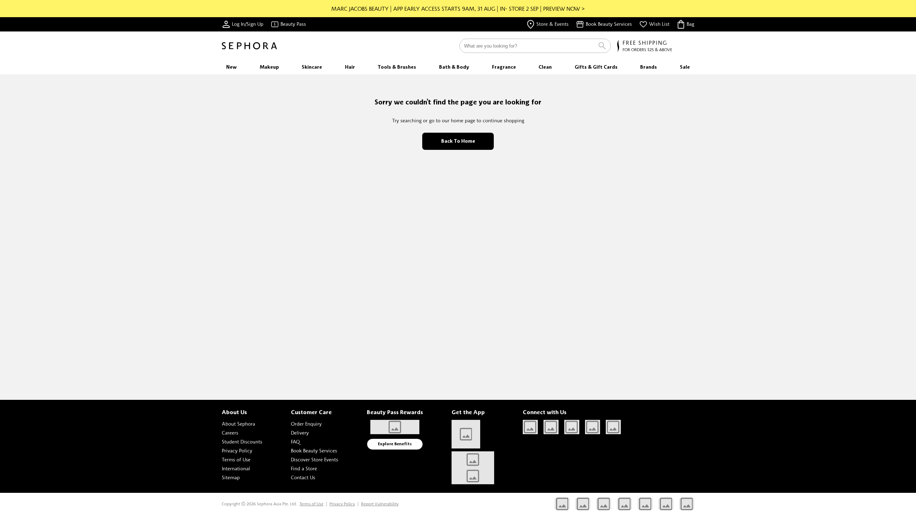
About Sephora (238, 424)
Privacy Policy (237, 450)
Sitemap (231, 477)
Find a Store (304, 468)
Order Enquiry (306, 424)
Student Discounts (242, 441)
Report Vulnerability (380, 503)
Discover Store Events (314, 459)
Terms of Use (236, 459)
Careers (230, 433)
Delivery (300, 433)
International (236, 468)
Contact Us (303, 477)
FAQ (295, 441)
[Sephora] (249, 45)
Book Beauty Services (314, 450)
